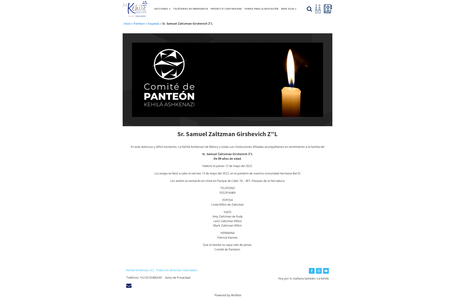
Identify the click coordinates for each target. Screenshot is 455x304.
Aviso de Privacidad (177, 278)
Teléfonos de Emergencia (190, 8)
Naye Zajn (287, 8)
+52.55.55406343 (151, 278)
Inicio (127, 24)
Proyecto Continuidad (226, 8)
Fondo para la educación (262, 8)
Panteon (139, 24)
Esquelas (153, 24)
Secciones (161, 8)
